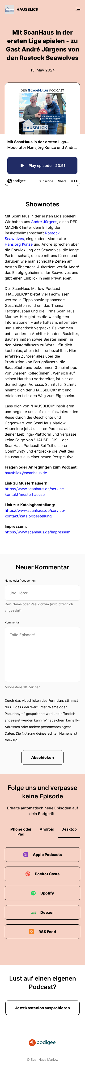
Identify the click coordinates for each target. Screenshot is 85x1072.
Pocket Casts (47, 873)
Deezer (47, 912)
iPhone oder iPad (20, 831)
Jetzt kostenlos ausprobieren (42, 1007)
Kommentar (12, 622)
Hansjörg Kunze (19, 244)
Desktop (69, 829)
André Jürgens (44, 221)
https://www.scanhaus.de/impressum (37, 532)
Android (47, 829)
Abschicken (42, 757)
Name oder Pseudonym (20, 580)
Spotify (47, 893)
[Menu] (78, 9)
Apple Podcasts (47, 854)
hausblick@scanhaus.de (26, 472)
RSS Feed (47, 931)
